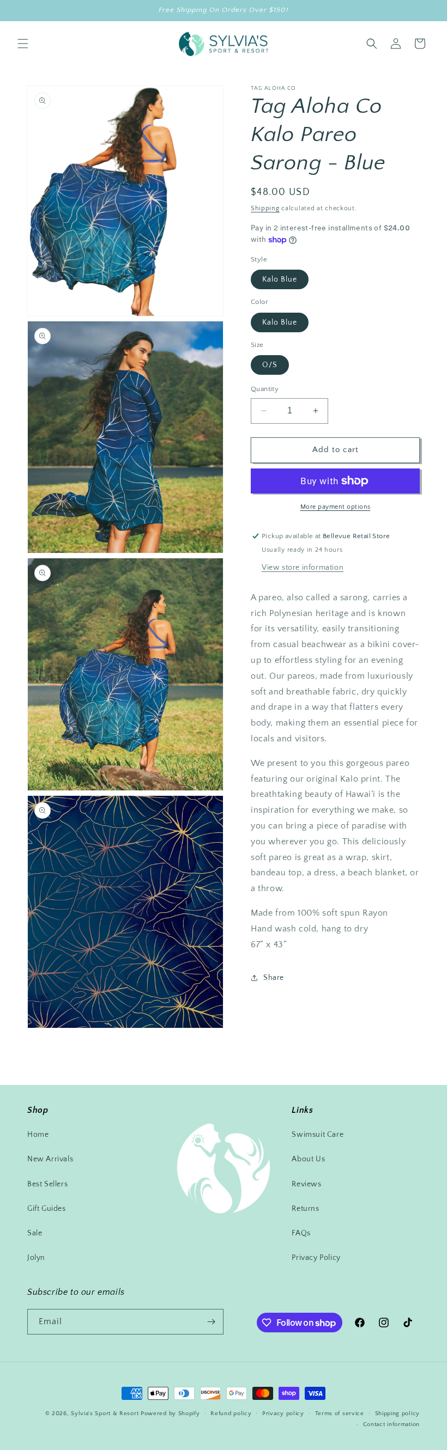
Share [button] (273, 977)
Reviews (306, 1184)
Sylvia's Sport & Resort (104, 1413)
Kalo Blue (279, 279)
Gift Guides (46, 1208)
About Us (308, 1159)
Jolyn (36, 1257)
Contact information (391, 1424)
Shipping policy (397, 1413)
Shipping (265, 208)
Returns (305, 1208)
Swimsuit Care (317, 1134)
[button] (23, 44)
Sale (34, 1233)
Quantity (265, 389)
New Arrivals (50, 1159)
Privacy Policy (316, 1257)
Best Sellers (47, 1184)
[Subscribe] (211, 1322)
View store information (302, 567)
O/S (269, 365)
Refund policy (230, 1413)
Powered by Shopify (170, 1413)
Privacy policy (283, 1413)
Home (38, 1134)
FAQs (301, 1233)
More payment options (335, 506)
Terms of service (339, 1413)
